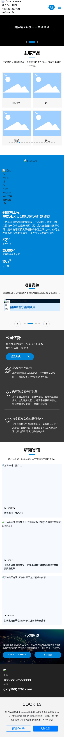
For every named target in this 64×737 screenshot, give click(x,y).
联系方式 (16, 357)
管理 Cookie (18, 728)
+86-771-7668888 (17, 680)
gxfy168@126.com (17, 689)
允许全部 (45, 728)
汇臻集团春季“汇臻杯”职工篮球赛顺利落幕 (25, 621)
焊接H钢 (16, 103)
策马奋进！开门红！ (14, 513)
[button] (26, 42)
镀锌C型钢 (47, 103)
